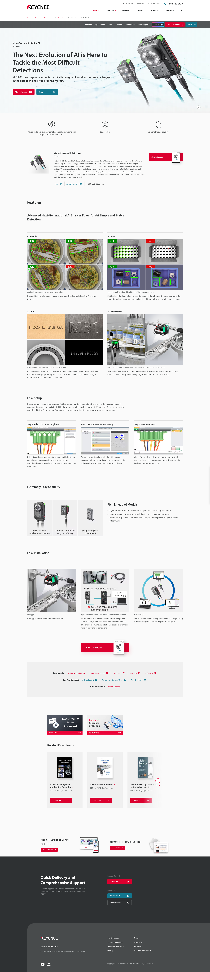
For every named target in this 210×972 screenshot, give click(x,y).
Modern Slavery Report (142, 951)
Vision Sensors (114, 686)
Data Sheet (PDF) (97, 673)
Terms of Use (138, 942)
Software (149, 673)
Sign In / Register (128, 3)
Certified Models (113, 938)
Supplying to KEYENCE (115, 946)
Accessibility (138, 946)
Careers (141, 3)
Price (56, 183)
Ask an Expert (72, 183)
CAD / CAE (117, 673)
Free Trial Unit (137, 680)
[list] (105, 782)
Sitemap (110, 951)
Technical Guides (74, 673)
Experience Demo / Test (112, 680)
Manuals (133, 673)
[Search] (182, 10)
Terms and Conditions (115, 942)
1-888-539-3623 (175, 3)
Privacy (136, 938)
